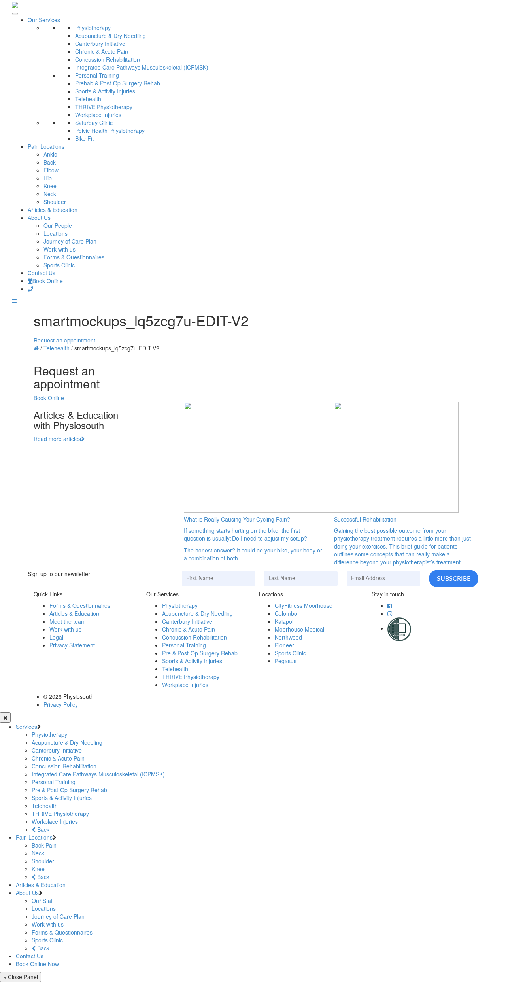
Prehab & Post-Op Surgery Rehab (117, 83)
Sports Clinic (59, 265)
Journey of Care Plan (69, 241)
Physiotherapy (93, 28)
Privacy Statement (72, 645)
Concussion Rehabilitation (107, 59)
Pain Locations (46, 146)
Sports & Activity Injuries (105, 91)
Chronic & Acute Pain (101, 51)
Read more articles (57, 439)
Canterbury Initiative (100, 43)
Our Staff (43, 900)
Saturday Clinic (94, 123)
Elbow (51, 170)
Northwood (288, 637)
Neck (49, 194)
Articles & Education (52, 210)
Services (26, 726)
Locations (55, 233)
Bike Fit (84, 138)
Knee (50, 186)
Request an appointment (64, 340)
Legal (56, 637)
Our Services (44, 20)
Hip (47, 178)
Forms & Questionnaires (73, 257)
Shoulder (54, 202)
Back (49, 162)
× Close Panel (20, 977)
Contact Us (41, 273)
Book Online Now (37, 964)
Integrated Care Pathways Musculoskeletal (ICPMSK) (141, 67)
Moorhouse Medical (299, 629)
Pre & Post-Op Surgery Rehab (200, 653)
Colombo (286, 613)
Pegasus (285, 661)
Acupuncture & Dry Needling (110, 36)
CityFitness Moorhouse (303, 605)
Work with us (59, 249)
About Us (39, 217)
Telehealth (88, 99)
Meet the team (67, 621)
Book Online (47, 281)
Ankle (50, 154)
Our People (57, 225)
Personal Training (97, 75)
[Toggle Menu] (15, 14)
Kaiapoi (284, 621)
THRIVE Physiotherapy (103, 107)
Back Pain (44, 845)
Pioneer (284, 645)
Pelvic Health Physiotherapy (110, 130)
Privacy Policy (60, 704)
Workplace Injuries (98, 115)
